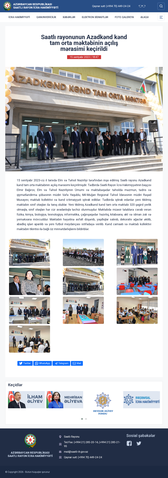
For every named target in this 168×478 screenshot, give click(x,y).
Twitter (27, 363)
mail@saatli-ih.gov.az (76, 451)
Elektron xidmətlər (95, 17)
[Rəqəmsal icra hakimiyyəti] (119, 399)
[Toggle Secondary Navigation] (161, 17)
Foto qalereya (124, 17)
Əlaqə (144, 17)
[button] (82, 419)
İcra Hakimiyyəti (19, 17)
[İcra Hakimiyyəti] (7, 6)
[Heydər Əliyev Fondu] (81, 403)
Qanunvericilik (46, 17)
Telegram (63, 363)
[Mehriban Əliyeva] (42, 399)
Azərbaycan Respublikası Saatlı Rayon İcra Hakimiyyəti (35, 6)
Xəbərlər (69, 17)
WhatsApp (44, 363)
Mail (79, 363)
